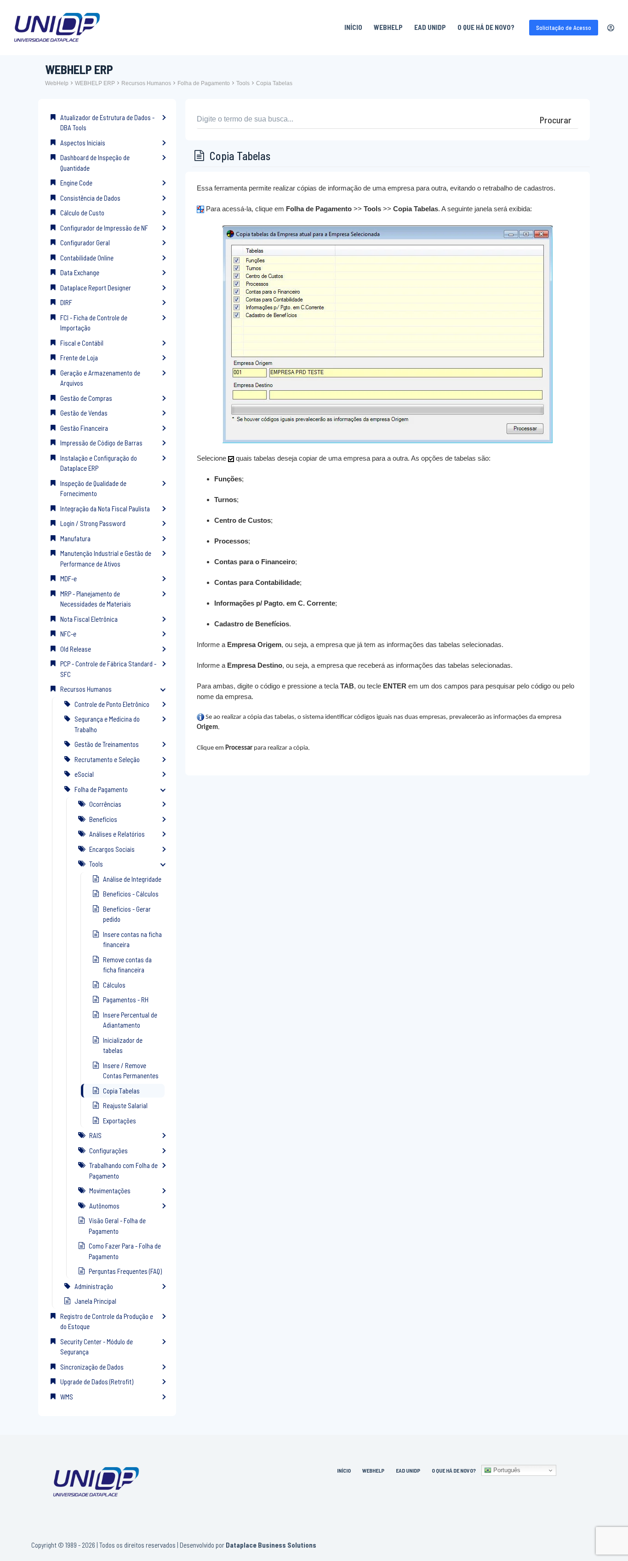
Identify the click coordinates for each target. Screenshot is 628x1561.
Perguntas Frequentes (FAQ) (125, 1271)
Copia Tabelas (274, 83)
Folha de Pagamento (203, 83)
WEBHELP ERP (95, 83)
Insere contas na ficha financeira (132, 939)
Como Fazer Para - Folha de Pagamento (125, 1251)
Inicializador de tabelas (123, 1045)
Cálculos (114, 985)
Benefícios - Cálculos (131, 894)
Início (353, 27)
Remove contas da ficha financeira (127, 964)
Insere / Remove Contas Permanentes (131, 1070)
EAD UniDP (430, 27)
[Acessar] (610, 27)
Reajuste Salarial (125, 1105)
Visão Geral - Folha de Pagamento (117, 1225)
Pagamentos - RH (125, 999)
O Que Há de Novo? (485, 27)
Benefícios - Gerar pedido (127, 914)
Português (505, 1470)
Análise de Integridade (132, 879)
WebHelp (388, 27)
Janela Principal (95, 1301)
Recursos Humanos (146, 83)
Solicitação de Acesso (563, 27)
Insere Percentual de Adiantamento (130, 1020)
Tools (243, 83)
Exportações (119, 1120)
